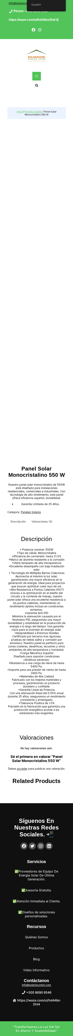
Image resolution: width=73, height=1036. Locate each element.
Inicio (20, 111)
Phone (18, 11)
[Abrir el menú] (36, 76)
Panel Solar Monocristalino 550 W (36, 472)
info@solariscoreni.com (23, 3)
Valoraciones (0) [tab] (42, 521)
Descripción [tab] (18, 521)
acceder (22, 768)
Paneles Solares (33, 111)
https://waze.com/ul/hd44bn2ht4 (32, 19)
